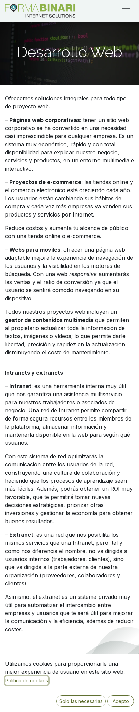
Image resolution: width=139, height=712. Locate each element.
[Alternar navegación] (126, 11)
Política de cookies (26, 680)
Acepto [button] (121, 701)
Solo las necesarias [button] (81, 701)
